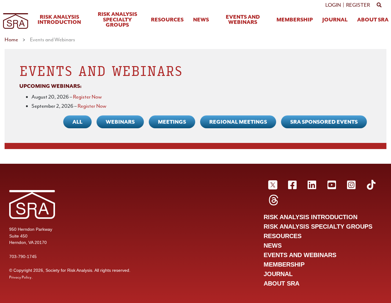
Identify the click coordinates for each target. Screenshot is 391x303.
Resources (167, 20)
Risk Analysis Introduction (59, 20)
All (77, 121)
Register (358, 5)
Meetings (172, 121)
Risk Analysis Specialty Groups (117, 20)
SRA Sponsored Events (324, 121)
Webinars (120, 121)
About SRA (373, 20)
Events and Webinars (243, 20)
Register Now (87, 96)
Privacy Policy (20, 277)
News (201, 20)
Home (11, 39)
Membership (294, 20)
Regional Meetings (238, 121)
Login (333, 5)
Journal (335, 20)
